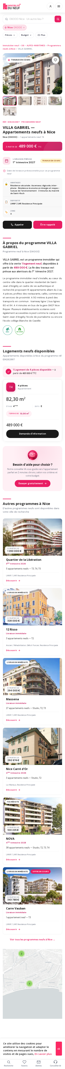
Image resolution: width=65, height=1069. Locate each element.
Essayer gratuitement (31, 483)
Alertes (39, 1065)
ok (58, 1048)
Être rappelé (47, 224)
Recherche (8, 1065)
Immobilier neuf (11, 45)
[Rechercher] (58, 19)
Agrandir (53, 954)
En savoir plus (43, 1054)
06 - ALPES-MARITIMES (33, 45)
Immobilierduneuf (11, 6)
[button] (29, 983)
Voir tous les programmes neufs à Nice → (32, 939)
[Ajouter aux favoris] (55, 60)
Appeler (19, 224)
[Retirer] (24, 28)
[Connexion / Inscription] (50, 6)
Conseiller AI (55, 1065)
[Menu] (58, 6)
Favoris (24, 1065)
